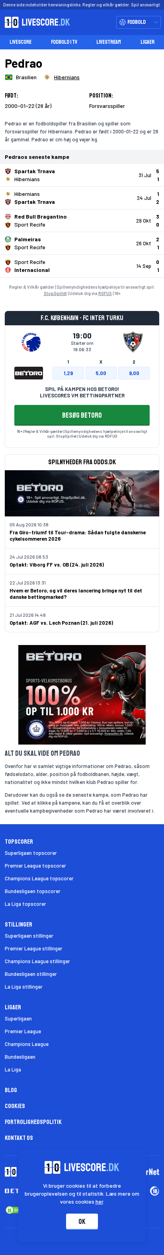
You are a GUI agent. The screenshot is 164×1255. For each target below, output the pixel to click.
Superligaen (18, 1018)
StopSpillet (55, 293)
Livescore (20, 42)
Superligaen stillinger (29, 935)
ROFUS (105, 293)
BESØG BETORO (82, 415)
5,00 (101, 373)
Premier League (23, 1031)
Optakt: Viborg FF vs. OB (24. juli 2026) (57, 564)
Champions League (27, 1044)
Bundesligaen (20, 1057)
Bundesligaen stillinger (31, 974)
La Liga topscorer (25, 904)
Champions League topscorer (39, 878)
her (99, 1201)
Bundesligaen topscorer (33, 891)
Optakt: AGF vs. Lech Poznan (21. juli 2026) (61, 623)
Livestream (108, 42)
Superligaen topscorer (31, 853)
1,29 (68, 373)
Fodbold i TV (64, 42)
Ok (82, 1221)
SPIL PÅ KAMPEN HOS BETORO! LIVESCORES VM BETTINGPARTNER (82, 392)
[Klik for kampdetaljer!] (82, 175)
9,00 (134, 373)
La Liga (13, 1069)
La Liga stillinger (24, 986)
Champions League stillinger (37, 961)
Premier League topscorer (35, 865)
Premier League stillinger (33, 948)
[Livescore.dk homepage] (35, 22)
